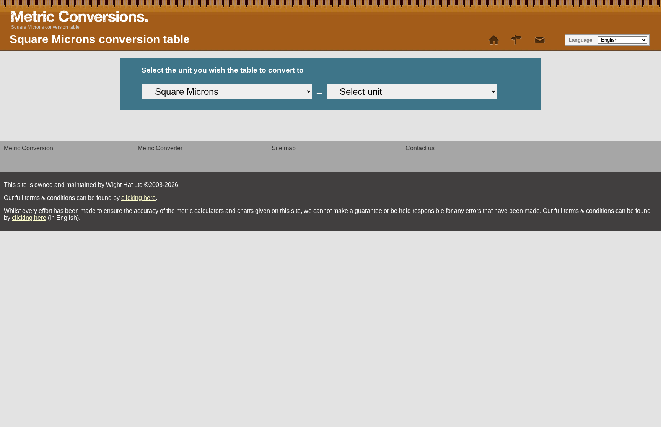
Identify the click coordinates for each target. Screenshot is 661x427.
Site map (284, 148)
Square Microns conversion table (45, 27)
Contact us (420, 148)
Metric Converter (160, 148)
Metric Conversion (28, 148)
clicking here (138, 198)
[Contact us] (539, 40)
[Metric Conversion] (493, 40)
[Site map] (516, 40)
